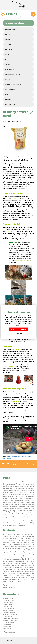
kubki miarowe (9, 367)
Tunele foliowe (7, 604)
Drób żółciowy (10, 29)
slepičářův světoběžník (13, 84)
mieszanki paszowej (22, 260)
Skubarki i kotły (8, 627)
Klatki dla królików (9, 608)
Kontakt (22, 8)
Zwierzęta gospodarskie (10, 621)
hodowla (8, 34)
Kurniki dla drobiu (8, 600)
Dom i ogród (7, 625)
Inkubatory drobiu (8, 610)
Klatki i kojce (7, 629)
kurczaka (13, 409)
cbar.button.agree (17, 329)
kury (8, 231)
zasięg (7, 64)
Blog (4, 121)
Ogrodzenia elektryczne (10, 618)
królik (7, 94)
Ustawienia (18, 334)
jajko (7, 54)
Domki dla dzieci (8, 606)
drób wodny (9, 99)
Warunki (5, 585)
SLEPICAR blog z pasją (11, 464)
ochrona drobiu (10, 89)
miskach (17, 198)
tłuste (17, 350)
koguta (15, 166)
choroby (8, 79)
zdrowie (8, 44)
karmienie (8, 49)
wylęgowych (9, 69)
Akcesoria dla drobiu (9, 598)
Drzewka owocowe (9, 633)
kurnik (7, 59)
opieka (7, 39)
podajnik (14, 456)
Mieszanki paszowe (9, 612)
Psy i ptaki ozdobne (9, 623)
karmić (9, 458)
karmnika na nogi (14, 401)
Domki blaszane (8, 602)
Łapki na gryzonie (8, 631)
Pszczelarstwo (8, 617)
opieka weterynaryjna (12, 74)
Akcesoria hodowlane (10, 614)
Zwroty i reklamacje (18, 2)
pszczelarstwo (10, 104)
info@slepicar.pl (29, 464)
